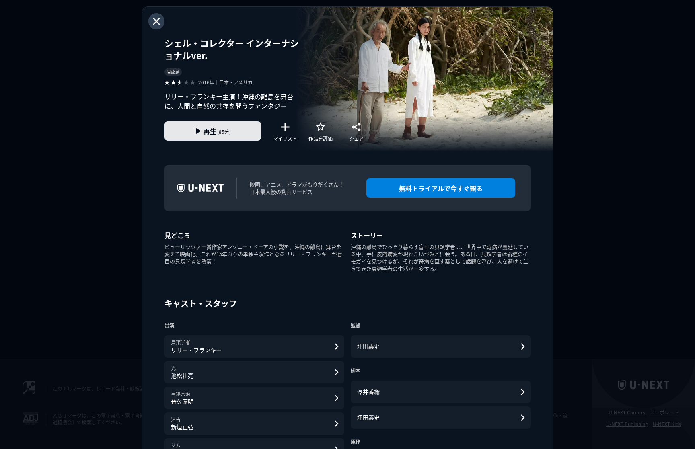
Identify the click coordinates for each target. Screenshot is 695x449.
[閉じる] (156, 21)
